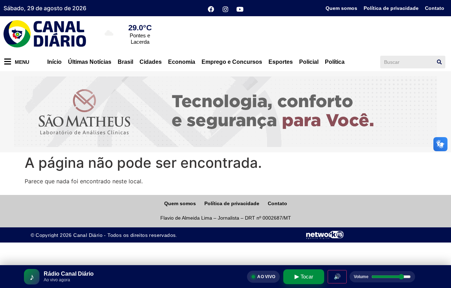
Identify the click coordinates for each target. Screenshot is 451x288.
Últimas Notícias (89, 62)
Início (54, 62)
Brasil (125, 62)
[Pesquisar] (439, 62)
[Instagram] (225, 9)
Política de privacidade (391, 8)
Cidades (151, 62)
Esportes (280, 62)
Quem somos (341, 8)
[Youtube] (240, 9)
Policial (309, 62)
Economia (181, 62)
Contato (434, 8)
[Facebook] (211, 9)
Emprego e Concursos (232, 62)
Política (335, 62)
